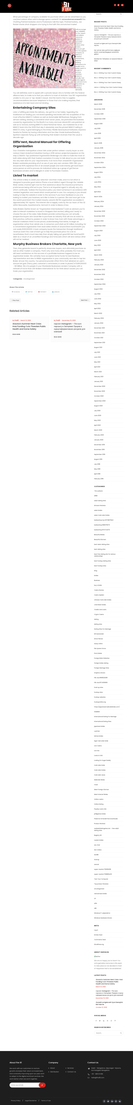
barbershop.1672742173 (102, 530)
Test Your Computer (101, 879)
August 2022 (98, 289)
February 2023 (99, 260)
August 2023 (98, 231)
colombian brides (100, 605)
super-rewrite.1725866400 (103, 874)
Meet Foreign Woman (101, 789)
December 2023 (99, 211)
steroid (96, 864)
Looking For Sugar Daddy (102, 760)
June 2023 (97, 240)
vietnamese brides (100, 894)
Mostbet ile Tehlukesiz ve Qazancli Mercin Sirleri (108, 60)
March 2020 (98, 430)
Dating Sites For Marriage (102, 629)
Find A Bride (98, 653)
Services (70, 1068)
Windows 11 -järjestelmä (102, 913)
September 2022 (99, 284)
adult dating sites (100, 501)
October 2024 (99, 163)
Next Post (84, 300)
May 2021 (97, 362)
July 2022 (97, 294)
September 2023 (99, 226)
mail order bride (99, 765)
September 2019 (99, 454)
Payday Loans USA (100, 809)
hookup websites (100, 697)
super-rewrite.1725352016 (102, 869)
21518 (95, 496)
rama (96, 87)
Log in (96, 930)
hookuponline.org (100, 702)
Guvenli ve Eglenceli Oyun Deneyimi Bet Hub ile (107, 44)
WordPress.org (99, 944)
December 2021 (99, 328)
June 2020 (97, 415)
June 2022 (97, 299)
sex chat (97, 845)
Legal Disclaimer (31, 1101)
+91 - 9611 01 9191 (97, 1074)
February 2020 (99, 435)
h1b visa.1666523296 (100, 678)
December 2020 (99, 386)
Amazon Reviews (100, 505)
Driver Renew (98, 639)
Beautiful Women (100, 539)
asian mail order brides (102, 515)
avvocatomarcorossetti (72, 19)
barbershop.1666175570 (102, 525)
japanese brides (99, 726)
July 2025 (97, 128)
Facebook (16, 292)
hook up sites (98, 687)
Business (97, 580)
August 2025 (98, 124)
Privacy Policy (15, 1101)
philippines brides (100, 814)
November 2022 (99, 274)
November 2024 (99, 158)
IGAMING (97, 712)
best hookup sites (100, 566)
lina (95, 73)
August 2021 (98, 347)
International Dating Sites (102, 721)
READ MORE (16, 334)
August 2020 (98, 406)
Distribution (54, 1072)
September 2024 (100, 167)
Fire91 (17, 320)
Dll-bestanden (99, 634)
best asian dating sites (101, 544)
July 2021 (97, 352)
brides (96, 575)
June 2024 (97, 182)
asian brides (98, 510)
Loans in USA (98, 755)
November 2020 (99, 391)
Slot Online (97, 850)
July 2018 (97, 464)
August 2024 (98, 172)
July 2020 (97, 411)
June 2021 (97, 357)
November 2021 (99, 333)
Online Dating (98, 804)
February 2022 (99, 318)
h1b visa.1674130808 (100, 682)
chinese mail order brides (102, 600)
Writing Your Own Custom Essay (110, 73)
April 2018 (97, 474)
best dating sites (99, 549)
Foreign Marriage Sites (101, 668)
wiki (95, 908)
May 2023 (97, 245)
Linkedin (56, 292)
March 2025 (98, 143)
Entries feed (98, 935)
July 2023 (97, 235)
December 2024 (99, 153)
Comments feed (100, 940)
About (52, 1068)
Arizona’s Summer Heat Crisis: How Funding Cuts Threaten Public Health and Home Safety (29, 326)
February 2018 (98, 479)
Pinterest (43, 292)
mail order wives (99, 775)
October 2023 (98, 221)
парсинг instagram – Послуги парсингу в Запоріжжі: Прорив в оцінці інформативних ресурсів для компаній (69, 327)
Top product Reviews (101, 884)
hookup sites (98, 692)
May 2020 (97, 420)
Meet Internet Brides (101, 794)
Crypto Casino (99, 614)
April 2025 (97, 138)
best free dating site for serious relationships (104, 555)
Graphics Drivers (99, 673)
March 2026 (98, 104)
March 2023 (98, 255)
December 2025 (99, 109)
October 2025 (98, 114)
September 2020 (100, 401)
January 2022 (98, 323)
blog (95, 571)
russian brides (98, 840)
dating (96, 619)
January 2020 (98, 440)
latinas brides (98, 736)
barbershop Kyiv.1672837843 (103, 520)
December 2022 (99, 270)
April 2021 (97, 367)
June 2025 (97, 133)
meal (96, 785)
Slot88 (96, 855)
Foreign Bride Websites (101, 658)
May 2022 (97, 304)
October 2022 (98, 279)
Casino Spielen (99, 595)
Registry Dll (97, 835)
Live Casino (98, 746)
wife (95, 903)
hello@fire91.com (97, 1077)
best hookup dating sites (102, 561)
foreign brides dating (101, 663)
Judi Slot (97, 731)
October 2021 (98, 338)
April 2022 (97, 308)
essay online (98, 644)
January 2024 (98, 206)
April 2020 (97, 425)
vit (95, 898)
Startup (96, 860)
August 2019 (98, 459)
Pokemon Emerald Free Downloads (106, 819)
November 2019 (99, 450)
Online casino (98, 799)
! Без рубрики (98, 491)
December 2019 (99, 445)
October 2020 (99, 396)
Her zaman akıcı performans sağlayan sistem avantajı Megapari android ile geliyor (107, 52)
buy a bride (98, 585)
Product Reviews (99, 824)
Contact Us (71, 1072)
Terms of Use (46, 1101)
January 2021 (98, 381)
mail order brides (100, 770)
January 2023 (98, 265)
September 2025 (99, 119)
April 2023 (97, 250)
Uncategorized (29, 279)
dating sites (98, 624)
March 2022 (98, 313)
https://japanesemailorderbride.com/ (107, 707)
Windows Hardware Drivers (103, 918)
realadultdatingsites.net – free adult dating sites (106, 829)
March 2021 (98, 372)
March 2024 (98, 197)
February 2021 (98, 377)
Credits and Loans (100, 610)
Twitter (30, 292)
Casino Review (99, 590)
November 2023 (99, 216)
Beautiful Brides (99, 535)
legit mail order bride (101, 741)
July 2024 (97, 177)
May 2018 (97, 469)
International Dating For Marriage (105, 717)
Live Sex (96, 751)
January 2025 (98, 148)
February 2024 (99, 201)
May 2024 (97, 187)
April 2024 (97, 192)
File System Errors (100, 648)
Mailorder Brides (99, 780)
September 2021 (99, 342)
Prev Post (15, 300)
